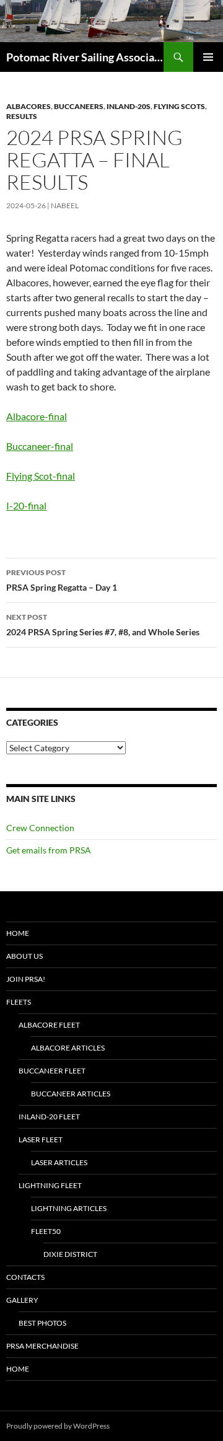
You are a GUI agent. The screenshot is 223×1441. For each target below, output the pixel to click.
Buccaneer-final (39, 446)
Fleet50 (46, 1231)
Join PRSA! (25, 979)
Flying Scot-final (40, 476)
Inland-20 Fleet (49, 1116)
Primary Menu (208, 57)
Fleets (18, 1002)
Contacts (25, 1277)
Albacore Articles (68, 1047)
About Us (24, 956)
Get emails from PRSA (48, 850)
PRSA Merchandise (42, 1346)
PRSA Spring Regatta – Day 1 (61, 580)
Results (21, 116)
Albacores (28, 106)
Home (17, 933)
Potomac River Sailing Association (85, 57)
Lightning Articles (69, 1208)
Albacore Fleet (49, 1024)
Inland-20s (129, 106)
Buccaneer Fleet (52, 1070)
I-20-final (26, 505)
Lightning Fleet (50, 1185)
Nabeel (65, 205)
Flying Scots (179, 106)
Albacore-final (36, 416)
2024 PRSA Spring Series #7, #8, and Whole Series (102, 624)
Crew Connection (40, 827)
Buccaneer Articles (70, 1093)
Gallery (22, 1300)
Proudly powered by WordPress (58, 1425)
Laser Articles (59, 1162)
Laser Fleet (41, 1139)
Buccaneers (78, 106)
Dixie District (70, 1254)
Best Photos (42, 1323)
